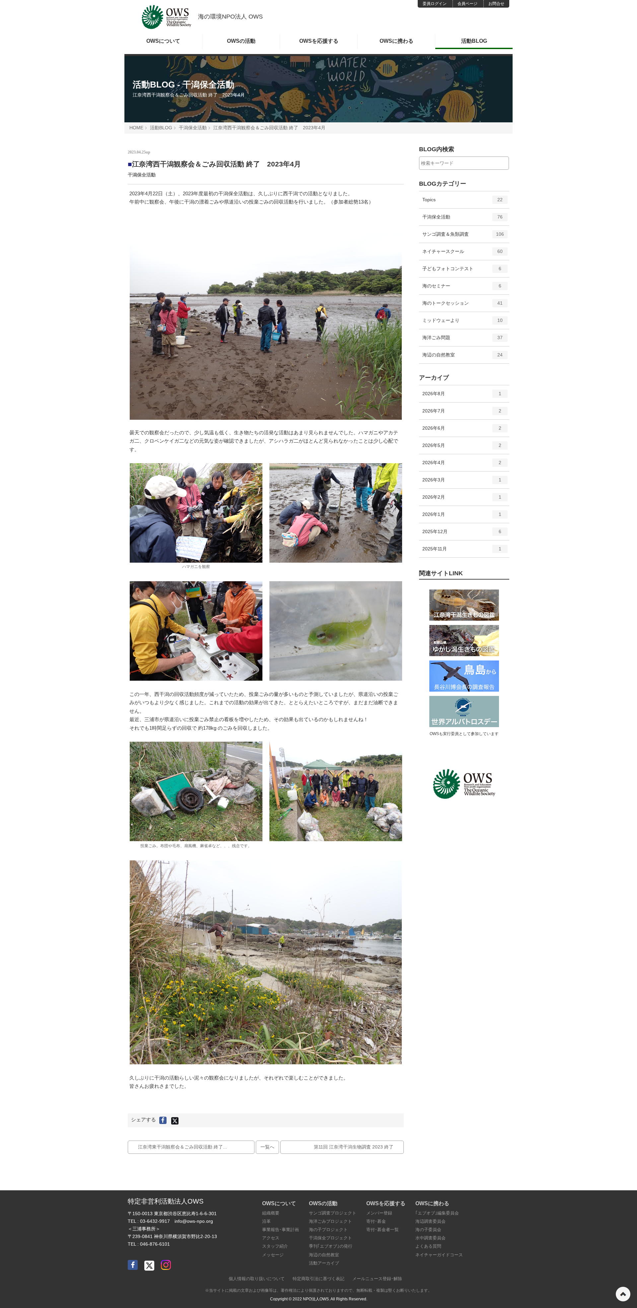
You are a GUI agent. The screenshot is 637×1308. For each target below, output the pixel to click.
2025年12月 (462, 534)
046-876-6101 (155, 1244)
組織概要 (270, 1213)
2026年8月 (462, 396)
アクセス (270, 1237)
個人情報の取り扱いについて (257, 1278)
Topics (462, 202)
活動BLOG (474, 41)
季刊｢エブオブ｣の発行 (330, 1246)
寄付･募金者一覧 (382, 1229)
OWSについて (163, 41)
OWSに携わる (396, 41)
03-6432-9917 (155, 1221)
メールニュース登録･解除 (377, 1278)
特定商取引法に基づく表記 (318, 1278)
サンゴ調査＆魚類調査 (463, 237)
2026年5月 (462, 448)
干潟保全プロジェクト (330, 1237)
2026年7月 (462, 413)
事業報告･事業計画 (280, 1229)
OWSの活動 (241, 41)
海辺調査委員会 (430, 1221)
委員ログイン (435, 3)
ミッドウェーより (462, 323)
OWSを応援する (318, 41)
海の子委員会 (428, 1229)
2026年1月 (462, 517)
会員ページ (467, 3)
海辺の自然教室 (462, 357)
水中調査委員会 (430, 1237)
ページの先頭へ (623, 1294)
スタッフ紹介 (275, 1246)
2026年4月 (462, 465)
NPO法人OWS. (316, 1299)
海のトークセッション (462, 306)
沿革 (266, 1221)
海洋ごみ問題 (462, 340)
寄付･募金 (376, 1221)
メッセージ (273, 1254)
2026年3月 (462, 482)
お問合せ (496, 3)
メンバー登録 (379, 1213)
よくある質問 (428, 1246)
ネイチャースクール (462, 254)
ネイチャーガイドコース (439, 1254)
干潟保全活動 (193, 127)
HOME (136, 127)
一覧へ (267, 1147)
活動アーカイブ (324, 1263)
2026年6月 (462, 431)
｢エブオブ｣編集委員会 (437, 1213)
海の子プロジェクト (328, 1229)
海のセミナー (462, 288)
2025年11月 (462, 551)
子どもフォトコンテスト (462, 271)
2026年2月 (462, 500)
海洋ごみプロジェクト (330, 1221)
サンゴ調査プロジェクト (332, 1213)
